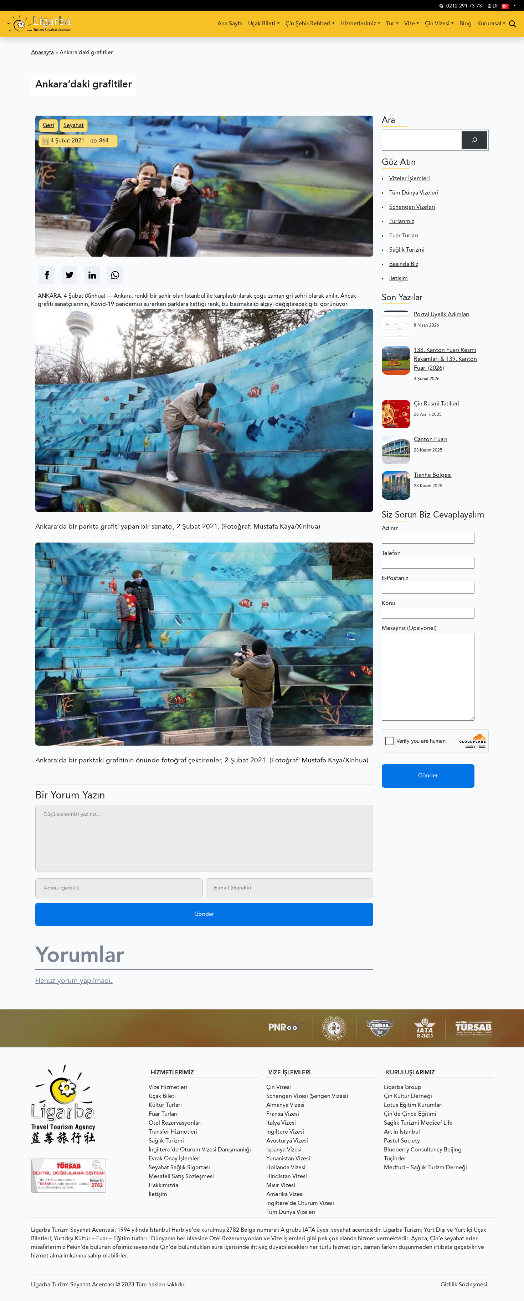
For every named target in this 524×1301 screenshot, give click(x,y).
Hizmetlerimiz (358, 24)
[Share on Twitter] (69, 275)
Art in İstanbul (402, 1132)
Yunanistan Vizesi (288, 1159)
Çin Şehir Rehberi (308, 24)
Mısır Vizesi (280, 1186)
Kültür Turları (165, 1105)
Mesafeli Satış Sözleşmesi (181, 1177)
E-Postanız (395, 578)
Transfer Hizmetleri (173, 1132)
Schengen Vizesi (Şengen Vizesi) (307, 1096)
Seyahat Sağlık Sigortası (179, 1168)
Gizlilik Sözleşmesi (464, 1285)
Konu (388, 603)
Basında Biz (403, 264)
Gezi (48, 125)
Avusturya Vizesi (287, 1141)
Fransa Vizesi (282, 1114)
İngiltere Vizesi (285, 1132)
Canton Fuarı (430, 440)
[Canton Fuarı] (396, 449)
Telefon (391, 553)
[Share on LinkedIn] (92, 275)
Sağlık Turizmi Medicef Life (418, 1123)
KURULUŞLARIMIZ (410, 1073)
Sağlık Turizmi (407, 250)
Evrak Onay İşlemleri (175, 1159)
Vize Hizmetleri (168, 1087)
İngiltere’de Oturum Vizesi (300, 1203)
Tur (390, 24)
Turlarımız (401, 222)
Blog (465, 24)
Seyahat (73, 125)
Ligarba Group (402, 1087)
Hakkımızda (163, 1186)
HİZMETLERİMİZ (172, 1073)
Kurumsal (489, 24)
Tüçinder (395, 1159)
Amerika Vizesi (285, 1194)
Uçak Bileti (261, 24)
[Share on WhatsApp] (115, 275)
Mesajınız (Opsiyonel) (409, 628)
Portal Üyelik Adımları (441, 315)
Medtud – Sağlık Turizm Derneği (425, 1168)
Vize (409, 24)
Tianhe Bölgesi (433, 475)
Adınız (390, 528)
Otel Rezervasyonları (175, 1123)
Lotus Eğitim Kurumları (413, 1105)
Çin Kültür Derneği (408, 1096)
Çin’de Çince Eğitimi (410, 1114)
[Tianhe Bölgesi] (396, 485)
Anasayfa (42, 53)
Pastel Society (402, 1141)
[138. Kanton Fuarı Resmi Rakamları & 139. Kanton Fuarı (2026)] (396, 360)
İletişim (398, 279)
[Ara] (474, 140)
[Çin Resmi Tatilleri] (396, 414)
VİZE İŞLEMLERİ (289, 1073)
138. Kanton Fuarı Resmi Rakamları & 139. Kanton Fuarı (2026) (445, 359)
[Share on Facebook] (47, 275)
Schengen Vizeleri (412, 207)
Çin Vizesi (437, 24)
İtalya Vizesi (281, 1123)
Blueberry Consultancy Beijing (423, 1150)
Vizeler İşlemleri (409, 179)
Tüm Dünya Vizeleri (413, 193)
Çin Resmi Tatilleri (436, 404)
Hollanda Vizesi (285, 1168)
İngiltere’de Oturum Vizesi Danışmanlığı (200, 1150)
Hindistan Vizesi (286, 1177)
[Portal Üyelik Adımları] (396, 325)
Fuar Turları (403, 236)
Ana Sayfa (229, 24)
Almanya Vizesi (285, 1105)
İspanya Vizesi (284, 1150)
